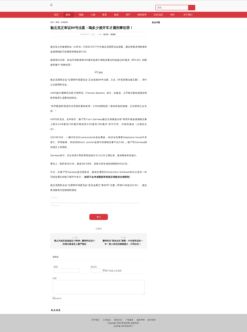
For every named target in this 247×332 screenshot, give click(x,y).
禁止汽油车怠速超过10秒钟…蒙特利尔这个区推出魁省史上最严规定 (74, 242)
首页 (56, 14)
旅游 (116, 14)
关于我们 (188, 14)
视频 (81, 14)
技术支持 (152, 320)
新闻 (57, 22)
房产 (128, 14)
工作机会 (107, 320)
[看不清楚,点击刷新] (112, 270)
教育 (104, 14)
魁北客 (105, 34)
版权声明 (141, 320)
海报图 (112, 34)
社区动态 (158, 14)
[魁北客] (54, 5)
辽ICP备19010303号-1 (123, 326)
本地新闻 (64, 22)
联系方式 (118, 320)
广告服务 (129, 320)
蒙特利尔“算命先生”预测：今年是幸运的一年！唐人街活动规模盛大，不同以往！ (123, 242)
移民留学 (142, 14)
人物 (93, 14)
